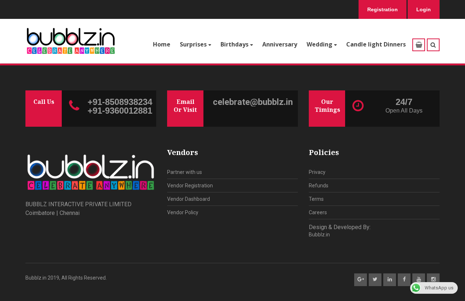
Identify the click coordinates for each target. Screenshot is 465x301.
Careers (318, 212)
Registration (382, 9)
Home (161, 44)
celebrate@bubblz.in (253, 102)
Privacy (317, 172)
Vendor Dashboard (188, 199)
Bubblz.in (319, 234)
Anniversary (279, 44)
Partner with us (184, 172)
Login (423, 9)
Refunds (318, 185)
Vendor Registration (190, 185)
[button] (433, 44)
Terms (316, 199)
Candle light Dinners (376, 44)
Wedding (319, 44)
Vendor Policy (182, 212)
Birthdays (234, 44)
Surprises (193, 44)
